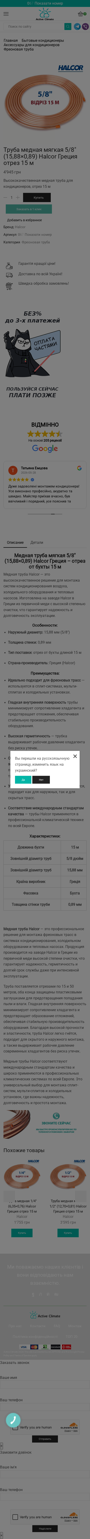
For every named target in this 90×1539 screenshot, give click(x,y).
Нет (41, 779)
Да (23, 779)
